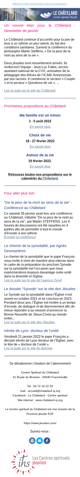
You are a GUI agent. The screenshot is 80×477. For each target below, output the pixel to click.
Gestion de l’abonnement (52, 363)
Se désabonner (20, 363)
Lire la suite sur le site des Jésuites (29, 322)
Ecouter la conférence (20, 237)
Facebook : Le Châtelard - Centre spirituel (40, 395)
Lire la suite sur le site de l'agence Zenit (33, 280)
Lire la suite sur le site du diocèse (28, 348)
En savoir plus (40, 126)
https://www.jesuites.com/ (40, 423)
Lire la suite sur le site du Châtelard (29, 90)
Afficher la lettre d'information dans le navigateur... (40, 3)
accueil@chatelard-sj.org (44, 390)
